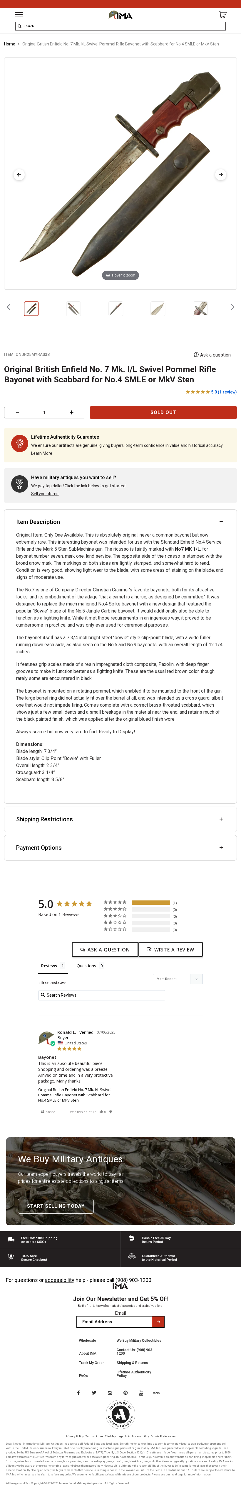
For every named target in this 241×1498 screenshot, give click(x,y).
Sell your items (44, 494)
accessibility (59, 1280)
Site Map (110, 1436)
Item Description (38, 521)
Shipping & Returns (132, 1363)
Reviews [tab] (49, 965)
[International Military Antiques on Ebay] (159, 1393)
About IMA (87, 1353)
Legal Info (124, 1436)
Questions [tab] (86, 965)
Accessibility (140, 1436)
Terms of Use (94, 1436)
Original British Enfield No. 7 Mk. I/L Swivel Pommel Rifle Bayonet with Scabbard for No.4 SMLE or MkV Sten (74, 1095)
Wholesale (87, 1340)
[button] (103, 1111)
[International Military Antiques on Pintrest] (126, 1393)
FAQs (83, 1376)
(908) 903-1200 (133, 1280)
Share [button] (50, 1111)
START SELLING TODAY (56, 1206)
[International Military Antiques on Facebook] (78, 1393)
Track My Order (91, 1363)
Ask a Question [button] (109, 949)
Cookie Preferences (163, 1436)
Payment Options (39, 847)
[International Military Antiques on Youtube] (143, 1393)
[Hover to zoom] (120, 173)
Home (9, 44)
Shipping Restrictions (44, 819)
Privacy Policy (75, 1436)
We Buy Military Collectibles (139, 1340)
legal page (177, 1474)
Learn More (41, 453)
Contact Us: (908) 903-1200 (135, 1352)
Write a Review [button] (174, 949)
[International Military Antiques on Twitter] (94, 1393)
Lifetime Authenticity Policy (134, 1374)
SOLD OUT (163, 412)
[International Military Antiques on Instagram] (110, 1393)
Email (120, 1313)
